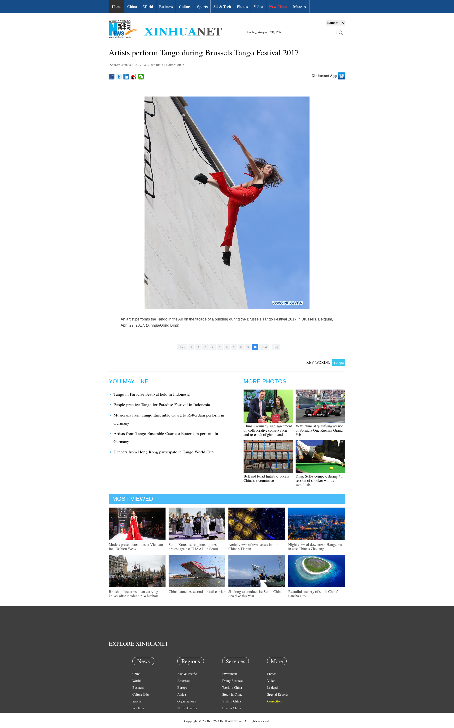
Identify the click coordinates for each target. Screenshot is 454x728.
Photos (242, 6)
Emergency (229, 715)
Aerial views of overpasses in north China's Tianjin (254, 546)
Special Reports (277, 694)
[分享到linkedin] (126, 76)
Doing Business (232, 680)
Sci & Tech (222, 6)
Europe (182, 687)
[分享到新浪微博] (134, 76)
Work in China (232, 687)
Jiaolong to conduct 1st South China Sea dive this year (255, 593)
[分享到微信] (141, 76)
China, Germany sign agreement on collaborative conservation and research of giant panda (268, 430)
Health (136, 715)
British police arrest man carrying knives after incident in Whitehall (133, 593)
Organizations (186, 701)
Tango (338, 362)
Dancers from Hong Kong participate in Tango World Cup (164, 452)
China (132, 6)
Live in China (231, 708)
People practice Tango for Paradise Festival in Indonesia (162, 404)
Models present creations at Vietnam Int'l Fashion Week (136, 546)
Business (166, 6)
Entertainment (141, 721)
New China (278, 6)
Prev (182, 347)
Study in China (232, 694)
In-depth (273, 687)
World (148, 6)
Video (258, 6)
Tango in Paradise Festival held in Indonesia (152, 394)
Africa (181, 694)
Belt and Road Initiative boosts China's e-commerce (266, 478)
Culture (185, 6)
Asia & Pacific (187, 673)
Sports (202, 6)
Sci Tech (138, 708)
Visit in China (231, 701)
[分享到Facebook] (112, 76)
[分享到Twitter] (119, 76)
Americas (183, 680)
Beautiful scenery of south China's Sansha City (313, 593)
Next (264, 347)
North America (187, 708)
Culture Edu (140, 694)
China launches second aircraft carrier (197, 591)
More (300, 6)
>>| (276, 347)
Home (116, 6)
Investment (229, 673)
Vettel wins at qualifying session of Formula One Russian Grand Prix (320, 430)
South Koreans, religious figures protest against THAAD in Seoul (193, 546)
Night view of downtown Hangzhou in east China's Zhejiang (315, 546)
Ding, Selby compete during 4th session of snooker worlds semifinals (319, 480)
